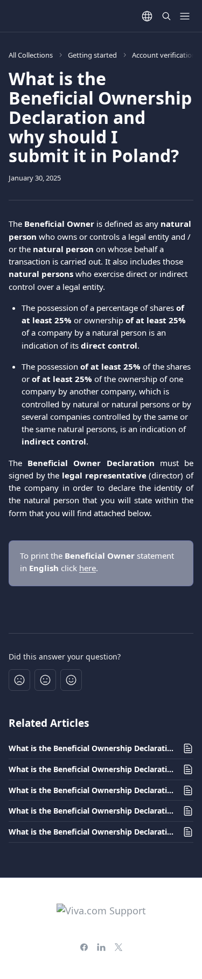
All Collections (31, 55)
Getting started (92, 55)
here (87, 568)
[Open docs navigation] (184, 16)
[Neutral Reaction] (45, 680)
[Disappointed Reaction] (19, 680)
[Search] (166, 16)
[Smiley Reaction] (71, 680)
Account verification (164, 55)
